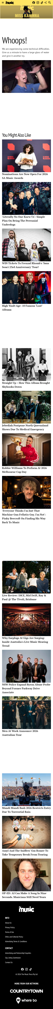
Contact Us (8, 962)
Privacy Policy (10, 927)
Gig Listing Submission (13, 958)
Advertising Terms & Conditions (16, 941)
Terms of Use (9, 932)
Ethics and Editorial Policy (14, 937)
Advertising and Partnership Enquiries (18, 953)
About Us (8, 923)
